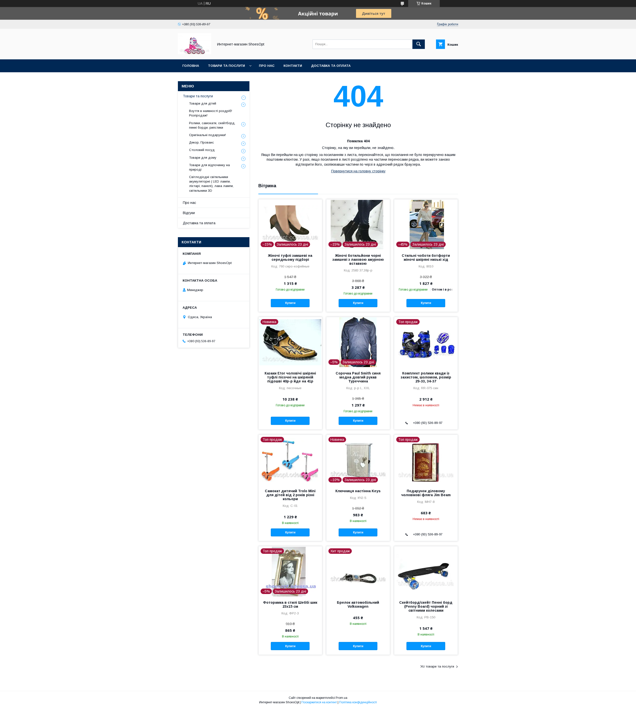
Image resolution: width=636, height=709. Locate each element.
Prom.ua (341, 698)
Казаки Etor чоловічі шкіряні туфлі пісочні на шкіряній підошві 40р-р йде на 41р (290, 377)
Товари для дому (202, 157)
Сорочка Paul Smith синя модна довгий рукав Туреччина (358, 377)
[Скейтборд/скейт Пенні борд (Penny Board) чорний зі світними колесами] (426, 571)
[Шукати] (418, 44)
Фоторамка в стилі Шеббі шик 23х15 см (290, 604)
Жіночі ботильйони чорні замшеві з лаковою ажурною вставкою (358, 259)
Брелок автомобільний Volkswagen (358, 604)
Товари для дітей (202, 103)
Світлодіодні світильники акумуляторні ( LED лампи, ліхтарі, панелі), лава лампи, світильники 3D (211, 183)
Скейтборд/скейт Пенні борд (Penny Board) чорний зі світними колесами (425, 606)
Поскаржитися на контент (319, 702)
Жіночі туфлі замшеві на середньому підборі (290, 257)
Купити (290, 303)
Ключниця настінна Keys (358, 491)
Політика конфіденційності (358, 702)
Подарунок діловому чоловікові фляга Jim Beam (426, 493)
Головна (190, 66)
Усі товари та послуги (437, 666)
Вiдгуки (189, 213)
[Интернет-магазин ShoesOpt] (194, 53)
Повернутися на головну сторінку (358, 171)
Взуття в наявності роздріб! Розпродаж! (210, 113)
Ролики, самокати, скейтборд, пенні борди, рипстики (212, 125)
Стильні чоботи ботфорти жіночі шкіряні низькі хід (426, 257)
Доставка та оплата (331, 66)
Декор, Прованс (201, 142)
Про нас (267, 66)
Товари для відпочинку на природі (209, 167)
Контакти (292, 66)
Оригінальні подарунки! (207, 135)
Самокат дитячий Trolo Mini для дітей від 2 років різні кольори (290, 495)
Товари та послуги (226, 66)
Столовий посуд (202, 150)
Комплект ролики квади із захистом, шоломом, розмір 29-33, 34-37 (426, 377)
